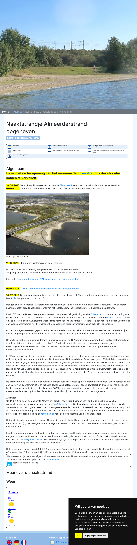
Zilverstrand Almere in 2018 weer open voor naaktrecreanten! (48, 279)
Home (6, 111)
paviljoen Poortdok (33, 439)
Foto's (37, 111)
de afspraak (112, 317)
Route (28, 111)
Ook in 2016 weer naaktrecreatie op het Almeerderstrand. (50, 288)
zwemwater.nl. (53, 459)
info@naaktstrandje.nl (67, 542)
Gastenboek (50, 111)
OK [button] (78, 535)
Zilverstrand (87, 173)
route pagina (47, 413)
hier (15, 298)
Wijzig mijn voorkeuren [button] (95, 535)
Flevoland (66, 111)
